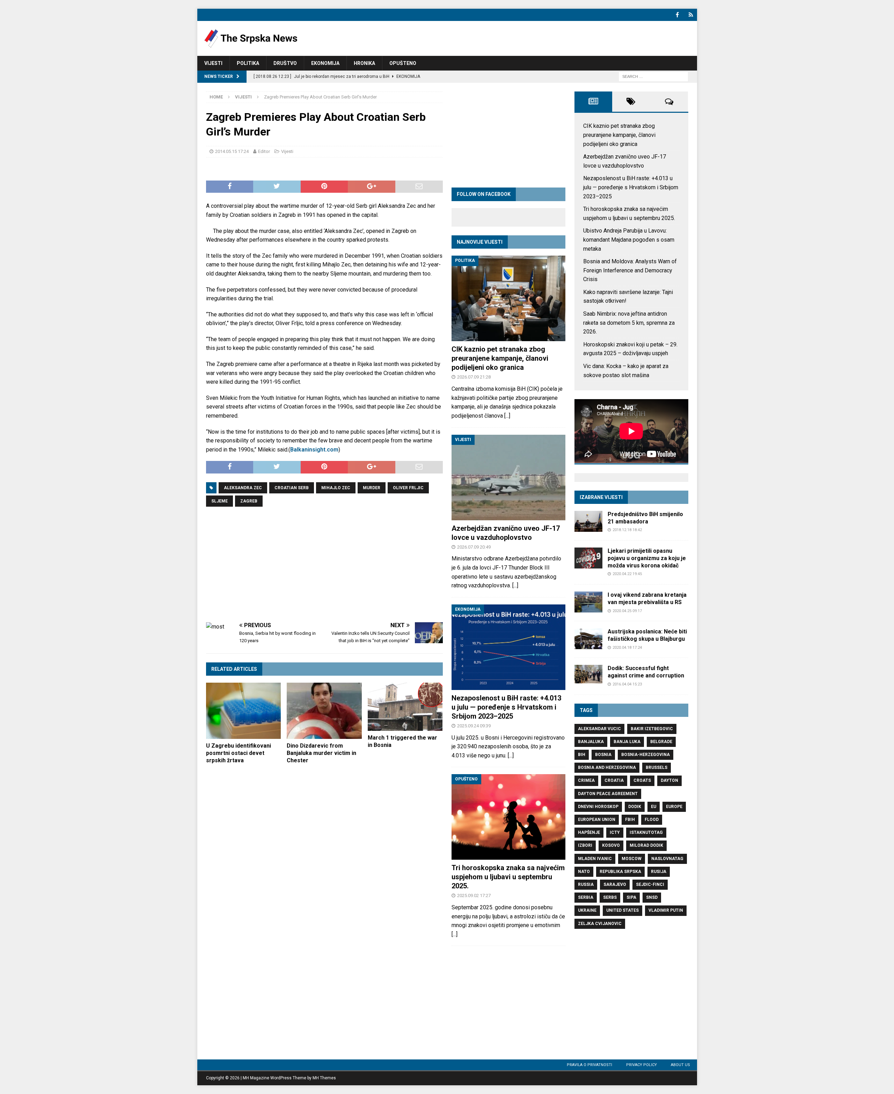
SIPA (631, 897)
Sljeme (219, 501)
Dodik (634, 806)
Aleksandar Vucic (599, 728)
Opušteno (402, 63)
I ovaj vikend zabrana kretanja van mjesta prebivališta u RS (647, 598)
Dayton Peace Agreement (608, 793)
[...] (507, 415)
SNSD (652, 897)
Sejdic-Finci (650, 884)
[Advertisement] (324, 565)
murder (371, 487)
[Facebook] (677, 15)
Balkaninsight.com (314, 449)
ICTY (615, 832)
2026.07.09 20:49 (474, 547)
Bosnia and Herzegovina (607, 767)
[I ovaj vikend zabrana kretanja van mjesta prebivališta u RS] (588, 602)
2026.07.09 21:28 (474, 377)
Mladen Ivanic (595, 858)
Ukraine (587, 910)
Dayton (669, 780)
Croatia (614, 780)
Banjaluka (591, 741)
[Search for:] (653, 76)
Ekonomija (325, 63)
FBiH (630, 819)
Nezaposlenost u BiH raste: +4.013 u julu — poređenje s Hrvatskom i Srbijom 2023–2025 (506, 707)
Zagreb (248, 501)
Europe (674, 806)
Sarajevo (614, 884)
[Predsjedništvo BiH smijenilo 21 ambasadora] (588, 521)
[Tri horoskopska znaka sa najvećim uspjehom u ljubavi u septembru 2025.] (508, 817)
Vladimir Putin (665, 910)
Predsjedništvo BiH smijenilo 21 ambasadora (645, 518)
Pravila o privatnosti (589, 1065)
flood (652, 819)
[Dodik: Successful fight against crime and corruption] (588, 674)
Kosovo (611, 845)
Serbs (610, 897)
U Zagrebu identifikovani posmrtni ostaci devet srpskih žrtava (238, 753)
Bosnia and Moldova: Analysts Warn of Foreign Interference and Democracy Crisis (630, 270)
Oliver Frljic (408, 487)
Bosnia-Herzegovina (645, 754)
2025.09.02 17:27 (474, 895)
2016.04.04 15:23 (627, 684)
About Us (680, 1065)
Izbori (585, 845)
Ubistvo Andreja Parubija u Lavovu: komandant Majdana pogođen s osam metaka (628, 239)
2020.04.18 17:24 (627, 647)
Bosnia (603, 754)
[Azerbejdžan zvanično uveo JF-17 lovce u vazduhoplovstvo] (508, 477)
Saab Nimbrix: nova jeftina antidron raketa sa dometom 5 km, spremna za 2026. (629, 322)
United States (622, 910)
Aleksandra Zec (243, 487)
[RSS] (691, 15)
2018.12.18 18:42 (627, 530)
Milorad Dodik (646, 845)
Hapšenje (589, 832)
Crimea (586, 780)
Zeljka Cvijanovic (600, 923)
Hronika (364, 63)
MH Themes (324, 1077)
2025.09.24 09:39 (474, 725)
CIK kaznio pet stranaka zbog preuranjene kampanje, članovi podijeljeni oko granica (500, 358)
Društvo (285, 63)
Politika (248, 63)
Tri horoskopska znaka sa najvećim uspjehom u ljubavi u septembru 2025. (508, 877)
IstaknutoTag (646, 832)
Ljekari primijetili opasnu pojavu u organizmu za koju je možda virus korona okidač (647, 558)
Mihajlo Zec (335, 487)
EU (653, 806)
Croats (642, 780)
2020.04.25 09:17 (627, 611)
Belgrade (661, 741)
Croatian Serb (291, 487)
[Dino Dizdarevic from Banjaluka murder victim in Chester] (324, 711)
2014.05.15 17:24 (232, 151)
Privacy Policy (641, 1065)
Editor (264, 151)
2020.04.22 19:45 (627, 574)
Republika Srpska (620, 871)
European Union (596, 819)
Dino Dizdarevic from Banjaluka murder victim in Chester (321, 753)
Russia (586, 884)
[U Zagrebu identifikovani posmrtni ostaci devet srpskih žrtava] (243, 711)
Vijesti (213, 63)
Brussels (656, 767)
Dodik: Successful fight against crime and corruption (646, 672)
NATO (584, 871)
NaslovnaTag (667, 858)
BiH (581, 754)
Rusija (658, 871)
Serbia (585, 897)
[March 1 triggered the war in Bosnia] (405, 707)
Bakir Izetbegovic (652, 728)
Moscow (632, 858)
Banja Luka (627, 741)
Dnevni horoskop (598, 806)
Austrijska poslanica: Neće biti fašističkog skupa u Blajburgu (647, 635)
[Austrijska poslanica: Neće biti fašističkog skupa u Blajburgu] (588, 638)
